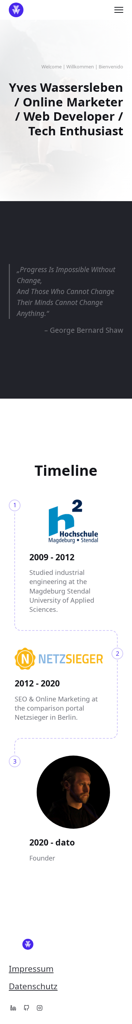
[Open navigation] (118, 9)
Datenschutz (33, 986)
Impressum (31, 968)
